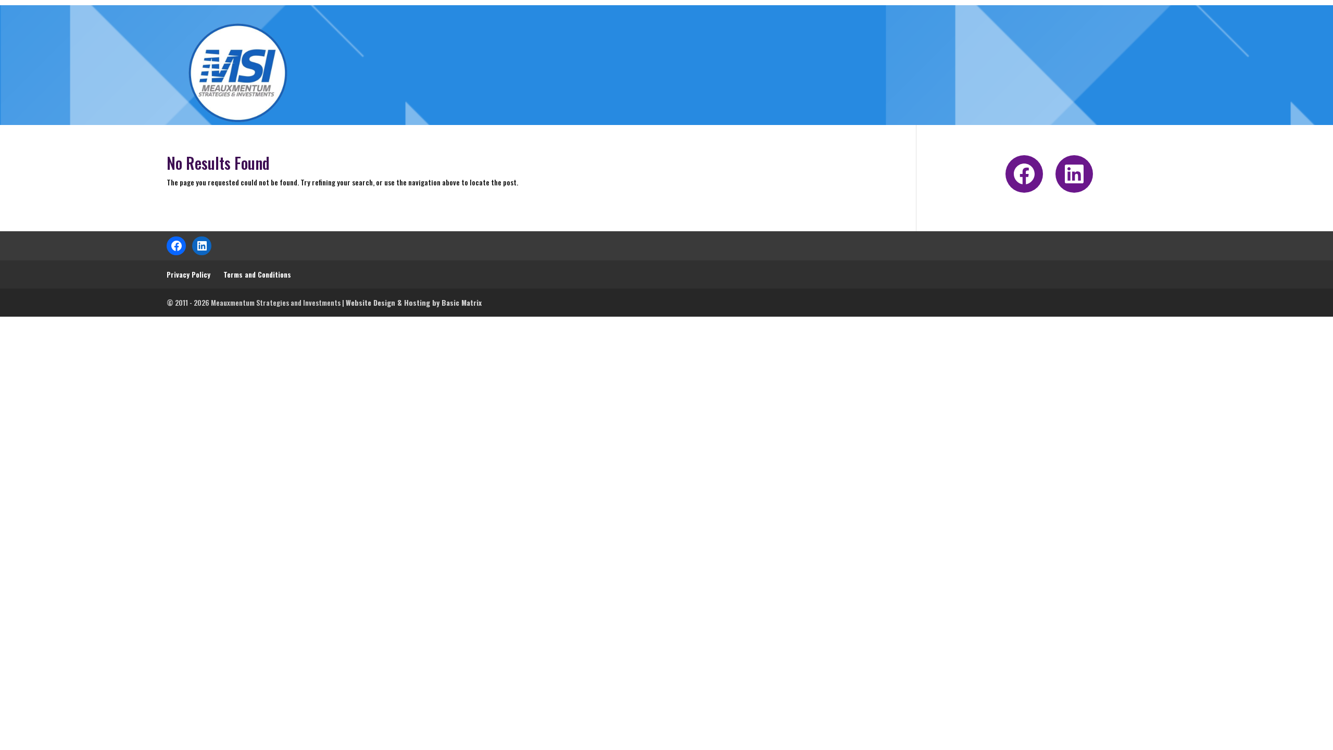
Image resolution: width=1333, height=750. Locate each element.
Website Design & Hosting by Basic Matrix (414, 302)
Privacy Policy (188, 274)
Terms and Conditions (257, 274)
